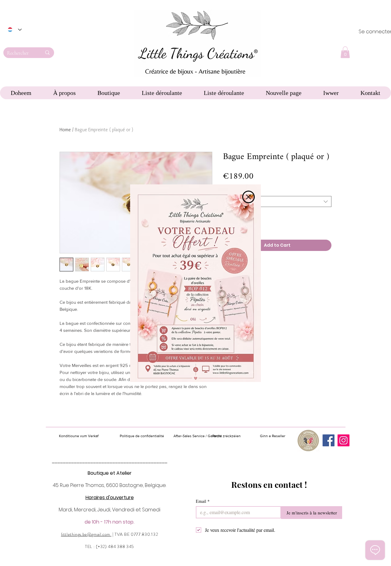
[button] (248, 196)
